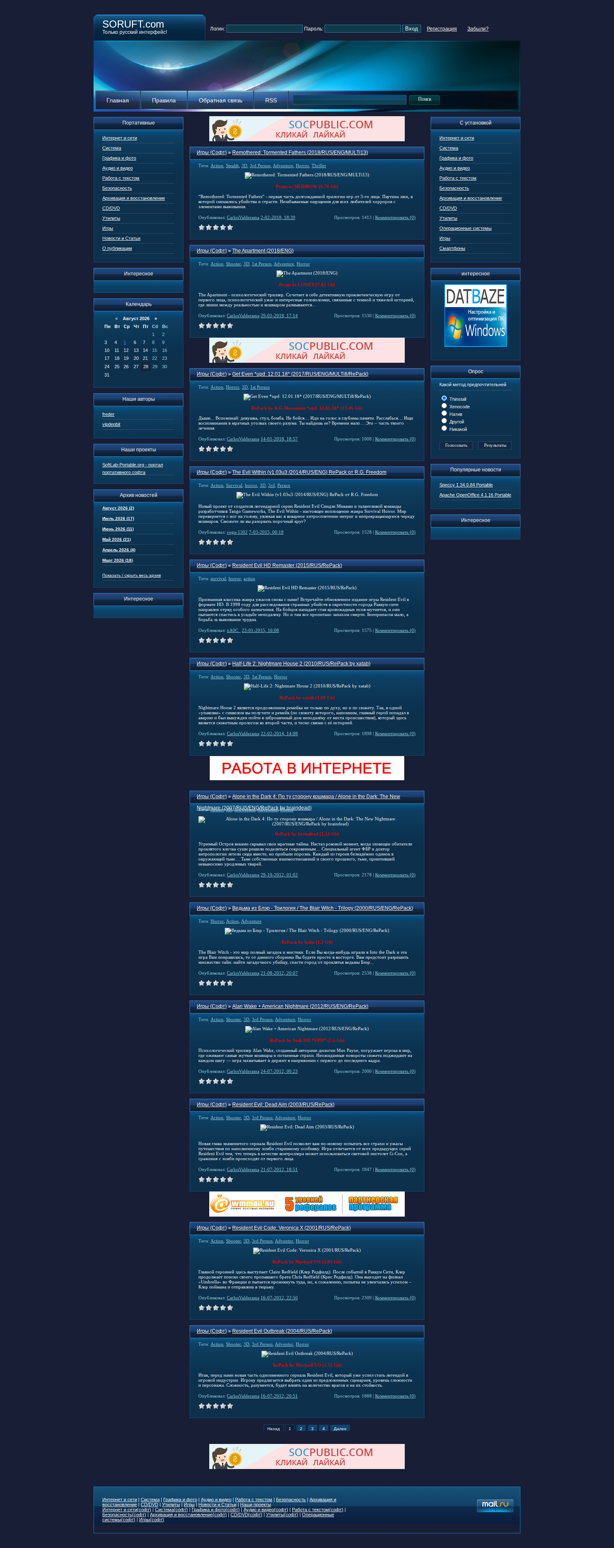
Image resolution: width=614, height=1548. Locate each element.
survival (218, 578)
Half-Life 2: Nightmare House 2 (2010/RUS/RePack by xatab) (301, 664)
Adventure (283, 165)
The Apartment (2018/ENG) (263, 251)
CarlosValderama (243, 217)
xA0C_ (234, 630)
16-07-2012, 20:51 (279, 1395)
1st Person (261, 263)
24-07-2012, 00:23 (279, 1071)
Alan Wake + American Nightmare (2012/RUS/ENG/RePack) (300, 1006)
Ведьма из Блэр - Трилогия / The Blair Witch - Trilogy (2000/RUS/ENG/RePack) (322, 908)
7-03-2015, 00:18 (266, 532)
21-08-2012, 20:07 (279, 972)
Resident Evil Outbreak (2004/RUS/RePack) (282, 1331)
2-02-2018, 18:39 (278, 217)
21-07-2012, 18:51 (279, 1169)
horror (251, 485)
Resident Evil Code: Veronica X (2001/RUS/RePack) (291, 1228)
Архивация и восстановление (133, 198)
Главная (118, 100)
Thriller (319, 165)
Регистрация (442, 29)
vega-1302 (237, 532)
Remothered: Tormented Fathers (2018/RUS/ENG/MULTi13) (300, 152)
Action (217, 165)
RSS (271, 100)
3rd (271, 485)
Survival (234, 485)
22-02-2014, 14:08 (279, 733)
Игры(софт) (151, 1519)
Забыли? (478, 29)
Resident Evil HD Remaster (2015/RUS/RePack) (287, 565)
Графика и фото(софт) (216, 1509)
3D (244, 165)
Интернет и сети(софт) (126, 1509)
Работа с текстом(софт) (317, 1509)
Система (111, 147)
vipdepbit (111, 424)
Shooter (233, 263)
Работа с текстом (121, 178)
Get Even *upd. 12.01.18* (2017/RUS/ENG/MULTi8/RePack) (300, 374)
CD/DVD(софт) (246, 1514)
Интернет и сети (119, 137)
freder (108, 414)
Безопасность (117, 188)
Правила (164, 100)
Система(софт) (171, 1509)
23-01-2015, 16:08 (260, 630)
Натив (455, 414)
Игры (107, 228)
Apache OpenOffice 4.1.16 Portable (475, 494)
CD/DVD (111, 208)
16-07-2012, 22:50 (279, 1297)
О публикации (117, 248)
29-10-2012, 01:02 (279, 874)
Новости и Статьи (121, 238)
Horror (302, 165)
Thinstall (457, 399)
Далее (340, 1428)
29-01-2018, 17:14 (279, 315)
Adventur (284, 1240)
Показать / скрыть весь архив (131, 575)
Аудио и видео (117, 168)
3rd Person (260, 165)
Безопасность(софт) (124, 1514)
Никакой (457, 429)
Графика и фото (119, 157)
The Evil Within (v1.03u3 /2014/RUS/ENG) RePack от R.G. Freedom (309, 472)
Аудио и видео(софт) (266, 1509)
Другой (456, 421)
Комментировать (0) (395, 217)
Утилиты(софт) (282, 1514)
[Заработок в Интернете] (307, 779)
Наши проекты (255, 1504)
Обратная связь (220, 100)
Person (283, 485)
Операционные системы (465, 228)
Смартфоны (452, 248)
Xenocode (459, 406)
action (249, 578)
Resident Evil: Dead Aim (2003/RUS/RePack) (283, 1105)
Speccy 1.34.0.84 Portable (466, 484)
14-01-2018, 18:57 (279, 438)
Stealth (232, 165)
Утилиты (111, 218)
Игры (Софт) (212, 152)
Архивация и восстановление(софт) (188, 1514)
